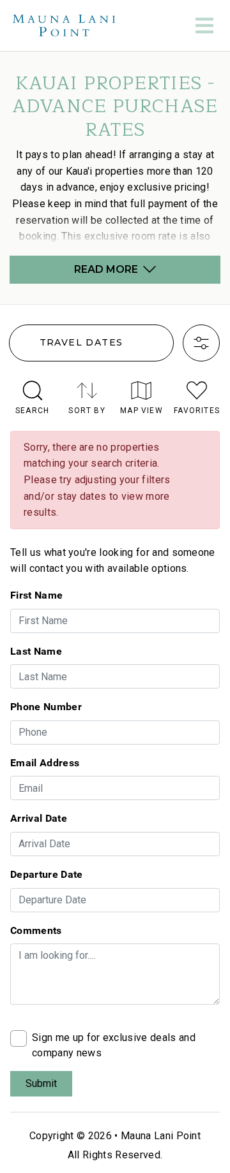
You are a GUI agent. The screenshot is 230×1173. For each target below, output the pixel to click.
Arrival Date (38, 818)
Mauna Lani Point (161, 1136)
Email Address (44, 762)
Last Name (36, 651)
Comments (36, 930)
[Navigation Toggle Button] (204, 25)
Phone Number (46, 706)
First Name (36, 595)
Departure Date (46, 874)
